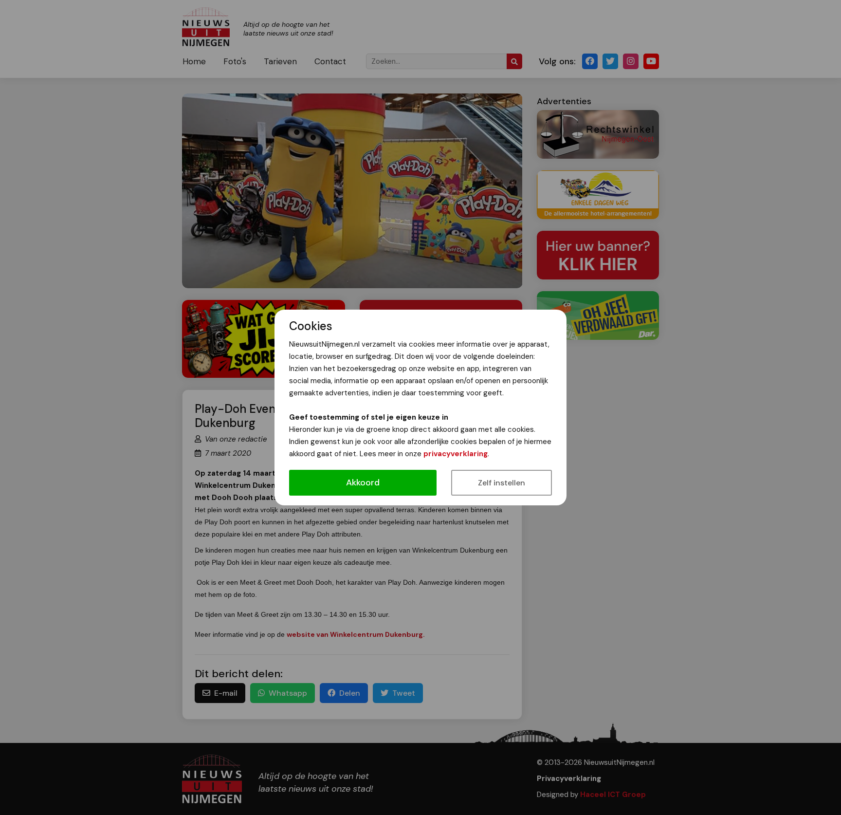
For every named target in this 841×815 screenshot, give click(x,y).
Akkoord (363, 482)
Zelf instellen (501, 483)
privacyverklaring (455, 454)
